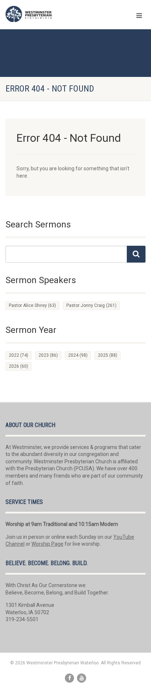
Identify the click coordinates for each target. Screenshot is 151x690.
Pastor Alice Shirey (32, 305)
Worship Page (47, 544)
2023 (48, 355)
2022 (18, 355)
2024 (78, 355)
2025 (107, 355)
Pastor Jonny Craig (91, 305)
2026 (18, 366)
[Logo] (50, 13)
